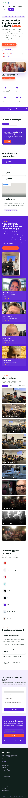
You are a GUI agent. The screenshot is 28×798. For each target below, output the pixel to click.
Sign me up (14, 735)
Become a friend (5, 779)
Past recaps (13, 124)
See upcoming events (9, 44)
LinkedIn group (5, 778)
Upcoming (6, 124)
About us (4, 767)
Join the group (7, 49)
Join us (11, 9)
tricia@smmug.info (17, 740)
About (14, 6)
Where (9, 6)
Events (4, 6)
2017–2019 (21, 385)
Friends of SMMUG (6, 770)
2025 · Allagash (13, 385)
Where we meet (5, 765)
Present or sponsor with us (10, 248)
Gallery (20, 6)
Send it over (14, 709)
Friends (4, 9)
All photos (5, 385)
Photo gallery (5, 769)
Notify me (7, 141)
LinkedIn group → (8, 740)
